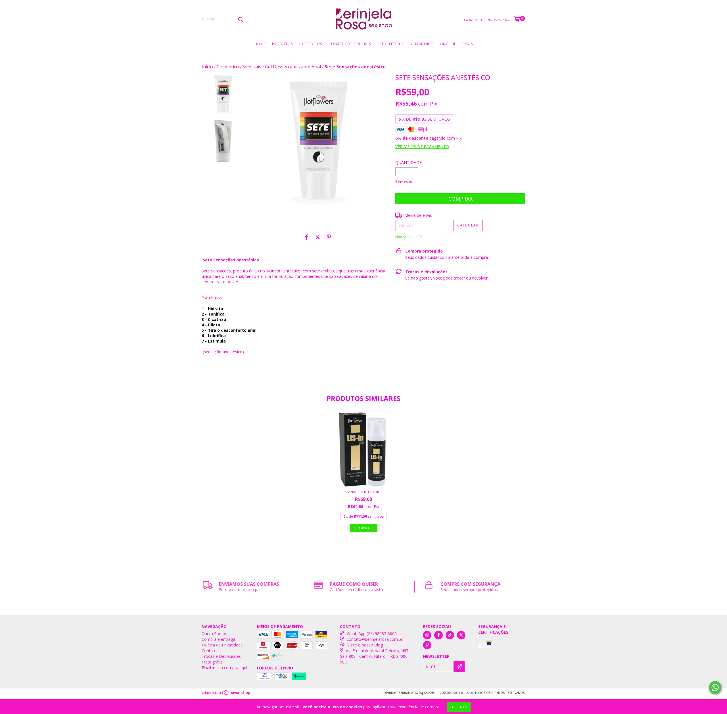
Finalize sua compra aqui (224, 667)
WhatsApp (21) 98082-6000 (372, 633)
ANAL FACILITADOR (363, 492)
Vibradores (421, 43)
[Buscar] (240, 19)
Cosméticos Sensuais (350, 43)
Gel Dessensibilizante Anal (293, 67)
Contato (209, 650)
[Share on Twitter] (317, 237)
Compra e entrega (218, 639)
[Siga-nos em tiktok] (450, 635)
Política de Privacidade (222, 645)
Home (260, 43)
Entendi (459, 707)
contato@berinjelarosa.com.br (374, 639)
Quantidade (408, 162)
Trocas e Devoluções (221, 656)
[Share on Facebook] (306, 237)
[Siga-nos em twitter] (461, 635)
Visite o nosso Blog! (365, 645)
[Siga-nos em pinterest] (427, 645)
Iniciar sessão (498, 20)
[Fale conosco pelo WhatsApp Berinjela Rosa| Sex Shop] (715, 687)
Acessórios (310, 43)
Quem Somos (214, 633)
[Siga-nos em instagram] (427, 635)
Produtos (282, 43)
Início (207, 67)
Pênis (468, 43)
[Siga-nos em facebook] (438, 635)
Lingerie (448, 43)
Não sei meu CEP (408, 236)
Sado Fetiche (390, 43)
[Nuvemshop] (226, 694)
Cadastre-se (473, 20)
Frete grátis (212, 662)
